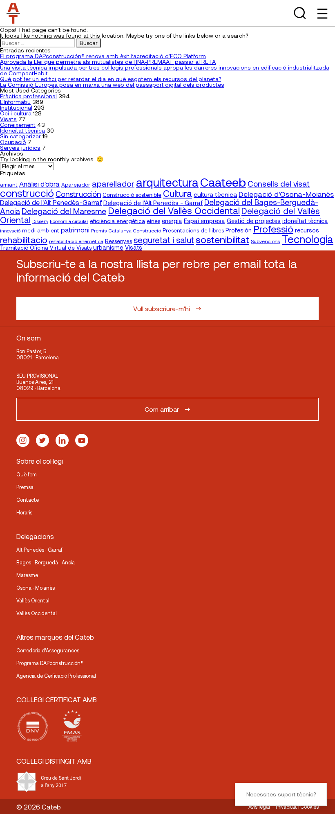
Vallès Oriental (32, 600)
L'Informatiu (15, 101)
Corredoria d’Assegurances (47, 650)
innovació (10, 230)
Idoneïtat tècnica (22, 130)
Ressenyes (118, 240)
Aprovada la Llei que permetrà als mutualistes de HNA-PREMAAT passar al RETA (108, 61)
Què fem (26, 474)
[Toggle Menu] (321, 13)
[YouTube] (81, 440)
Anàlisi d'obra (39, 184)
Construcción (78, 193)
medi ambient (40, 230)
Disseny (40, 221)
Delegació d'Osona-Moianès (286, 193)
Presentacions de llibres (193, 230)
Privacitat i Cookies (297, 806)
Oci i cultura (15, 113)
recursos (307, 230)
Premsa (25, 487)
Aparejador (75, 184)
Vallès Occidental (36, 613)
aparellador (113, 183)
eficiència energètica (117, 220)
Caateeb (223, 182)
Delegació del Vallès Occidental (174, 210)
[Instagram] (22, 440)
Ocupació (13, 141)
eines (153, 221)
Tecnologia (307, 238)
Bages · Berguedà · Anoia (45, 562)
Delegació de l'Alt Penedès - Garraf (153, 202)
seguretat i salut (164, 240)
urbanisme (108, 247)
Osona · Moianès (35, 588)
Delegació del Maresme (64, 211)
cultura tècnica (215, 194)
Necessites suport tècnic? (281, 794)
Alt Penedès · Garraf (39, 549)
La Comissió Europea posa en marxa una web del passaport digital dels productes (112, 84)
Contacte (27, 500)
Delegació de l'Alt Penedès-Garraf (51, 202)
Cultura (177, 193)
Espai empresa (204, 220)
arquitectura (167, 182)
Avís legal (259, 806)
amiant (9, 184)
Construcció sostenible (132, 194)
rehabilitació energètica (76, 241)
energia (172, 220)
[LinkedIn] (62, 440)
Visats (8, 118)
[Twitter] (42, 440)
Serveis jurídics (20, 147)
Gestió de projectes (254, 220)
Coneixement (18, 124)
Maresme (27, 575)
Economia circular (69, 221)
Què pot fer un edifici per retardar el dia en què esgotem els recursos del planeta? (110, 78)
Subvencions (265, 241)
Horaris (24, 512)
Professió (273, 229)
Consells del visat (279, 183)
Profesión (239, 230)
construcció (27, 193)
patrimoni (75, 230)
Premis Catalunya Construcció (126, 230)
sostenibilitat (222, 239)
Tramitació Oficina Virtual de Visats (46, 247)
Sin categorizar (20, 136)
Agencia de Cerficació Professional (56, 676)
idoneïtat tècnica (305, 220)
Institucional (16, 107)
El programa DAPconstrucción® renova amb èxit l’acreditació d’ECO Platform (103, 55)
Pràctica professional (28, 95)
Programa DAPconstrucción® (49, 663)
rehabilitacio (23, 239)
